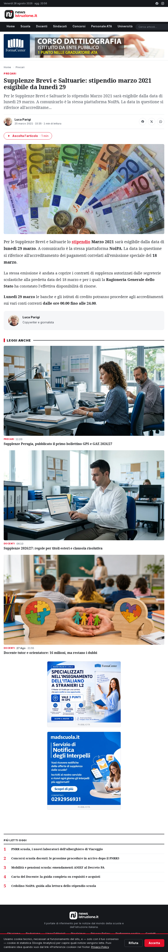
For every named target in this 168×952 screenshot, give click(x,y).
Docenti (41, 26)
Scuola (25, 26)
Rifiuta (133, 943)
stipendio (81, 241)
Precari (20, 67)
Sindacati (60, 26)
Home (11, 26)
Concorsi (79, 26)
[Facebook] (157, 3)
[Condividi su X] (151, 121)
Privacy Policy (100, 947)
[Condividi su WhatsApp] (160, 121)
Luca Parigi (23, 119)
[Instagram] (162, 3)
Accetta (154, 943)
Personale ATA (101, 26)
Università (125, 26)
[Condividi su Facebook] (142, 121)
